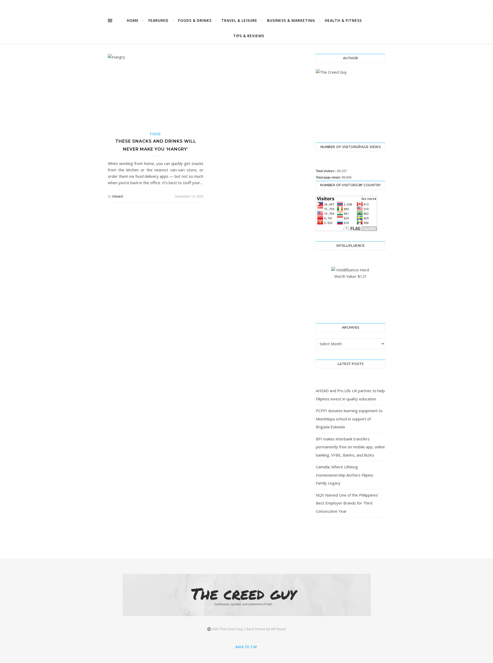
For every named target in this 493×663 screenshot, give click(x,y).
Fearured (158, 20)
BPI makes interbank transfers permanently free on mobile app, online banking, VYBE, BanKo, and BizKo (350, 447)
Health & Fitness (343, 20)
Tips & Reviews (248, 35)
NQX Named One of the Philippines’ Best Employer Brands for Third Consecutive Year (347, 503)
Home (133, 20)
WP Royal (278, 629)
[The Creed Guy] (246, 595)
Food (155, 134)
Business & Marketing (291, 20)
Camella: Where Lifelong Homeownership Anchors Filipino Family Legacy (344, 475)
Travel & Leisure (239, 20)
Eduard (117, 196)
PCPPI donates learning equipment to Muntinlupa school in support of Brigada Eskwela (349, 418)
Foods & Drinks (195, 20)
